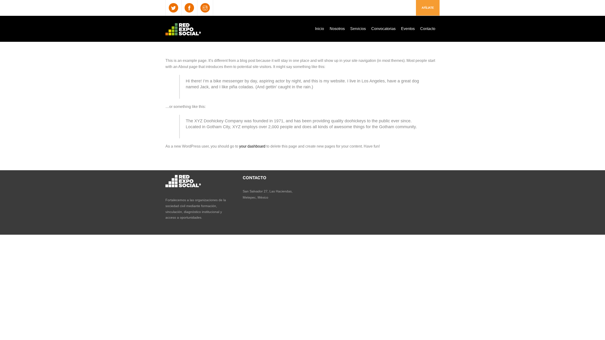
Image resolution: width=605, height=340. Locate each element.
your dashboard (252, 146)
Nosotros (337, 29)
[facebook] (189, 7)
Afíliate (428, 7)
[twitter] (173, 7)
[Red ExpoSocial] (183, 32)
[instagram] (205, 7)
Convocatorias (383, 29)
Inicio (319, 29)
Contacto (427, 29)
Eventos (408, 29)
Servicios (358, 29)
